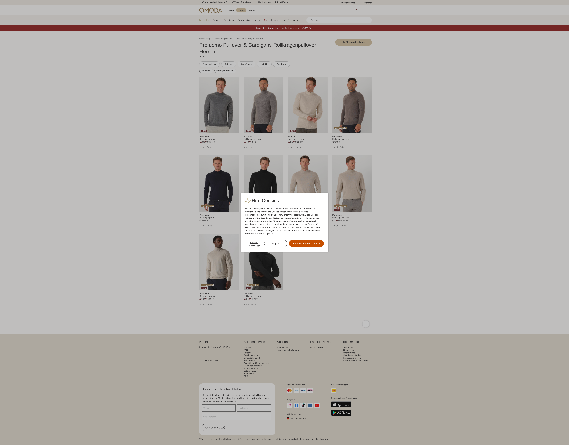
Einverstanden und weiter (306, 243)
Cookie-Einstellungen (254, 244)
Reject (275, 243)
